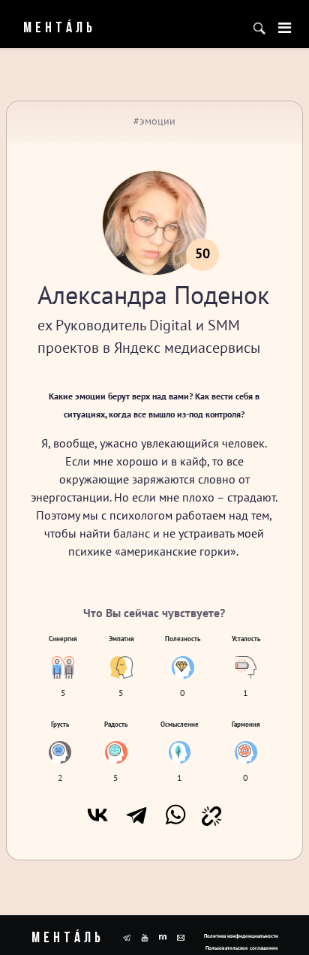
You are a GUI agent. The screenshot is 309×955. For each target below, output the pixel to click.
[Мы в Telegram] (126, 936)
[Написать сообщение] (180, 936)
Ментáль (53, 28)
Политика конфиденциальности (241, 935)
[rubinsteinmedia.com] (162, 936)
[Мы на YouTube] (144, 936)
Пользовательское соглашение (242, 947)
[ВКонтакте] (98, 815)
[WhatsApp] (176, 815)
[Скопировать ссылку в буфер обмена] (212, 815)
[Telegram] (136, 815)
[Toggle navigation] (284, 28)
